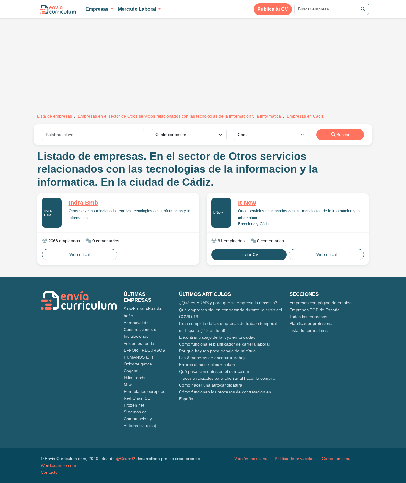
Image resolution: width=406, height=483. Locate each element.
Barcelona (246, 224)
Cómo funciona (336, 458)
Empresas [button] (98, 9)
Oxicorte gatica (138, 364)
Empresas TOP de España (314, 309)
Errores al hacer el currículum (207, 364)
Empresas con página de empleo (320, 302)
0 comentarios (105, 240)
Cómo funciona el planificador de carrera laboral (224, 344)
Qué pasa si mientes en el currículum (214, 371)
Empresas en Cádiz (305, 116)
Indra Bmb (47, 212)
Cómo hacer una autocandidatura (210, 385)
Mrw (128, 384)
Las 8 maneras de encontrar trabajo (213, 357)
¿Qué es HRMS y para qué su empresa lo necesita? (228, 302)
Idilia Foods (134, 377)
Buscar (342, 134)
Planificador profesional (311, 323)
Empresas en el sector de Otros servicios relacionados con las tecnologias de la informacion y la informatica (179, 116)
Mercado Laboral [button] (137, 9)
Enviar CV (249, 254)
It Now (218, 212)
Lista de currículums (308, 330)
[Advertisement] (87, 62)
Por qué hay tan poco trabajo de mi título (217, 350)
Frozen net (134, 405)
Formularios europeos (144, 391)
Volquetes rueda (139, 343)
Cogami (131, 370)
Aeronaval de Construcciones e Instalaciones (140, 329)
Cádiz (265, 224)
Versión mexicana (250, 458)
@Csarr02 (125, 458)
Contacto (49, 472)
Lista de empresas (54, 116)
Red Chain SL (137, 398)
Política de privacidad (295, 458)
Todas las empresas (308, 316)
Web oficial (79, 254)
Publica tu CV (272, 9)
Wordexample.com (58, 465)
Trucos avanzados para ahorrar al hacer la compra (227, 378)
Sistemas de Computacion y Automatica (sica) (140, 418)
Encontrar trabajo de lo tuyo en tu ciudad (217, 337)
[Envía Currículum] (57, 9)
